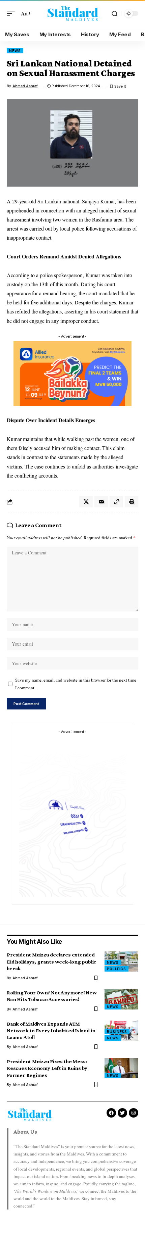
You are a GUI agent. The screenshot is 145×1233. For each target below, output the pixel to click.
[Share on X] (86, 501)
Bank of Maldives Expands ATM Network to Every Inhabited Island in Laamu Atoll (51, 1030)
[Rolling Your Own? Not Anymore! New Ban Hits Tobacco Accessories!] (121, 999)
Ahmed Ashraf (25, 86)
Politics (116, 969)
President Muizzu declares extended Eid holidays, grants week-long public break (51, 961)
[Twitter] (122, 1113)
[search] (114, 13)
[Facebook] (111, 1113)
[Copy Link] (116, 501)
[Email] (101, 501)
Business (117, 1032)
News (15, 51)
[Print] (131, 501)
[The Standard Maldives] (72, 13)
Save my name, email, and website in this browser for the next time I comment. (75, 684)
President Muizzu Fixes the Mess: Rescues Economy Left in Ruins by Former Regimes (47, 1068)
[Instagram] (133, 1113)
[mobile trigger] (12, 13)
